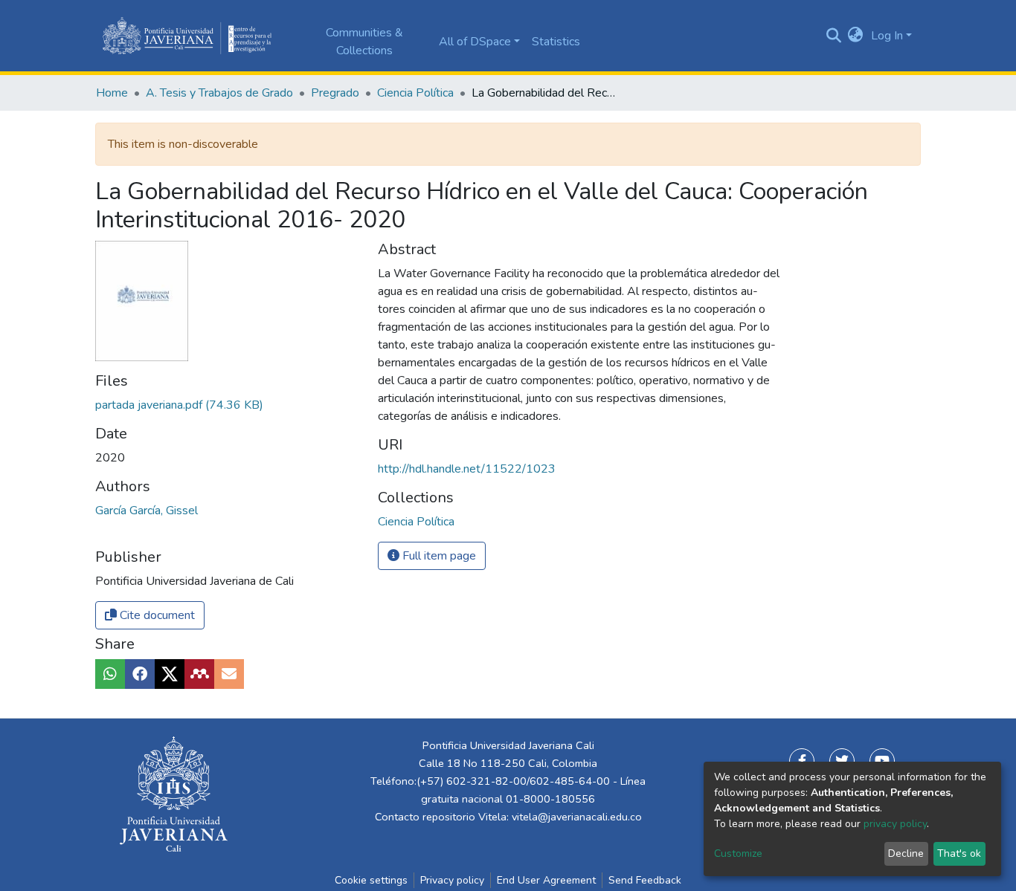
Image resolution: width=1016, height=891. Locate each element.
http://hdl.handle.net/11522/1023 (467, 469)
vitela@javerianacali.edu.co (577, 816)
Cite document (156, 615)
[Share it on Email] (229, 674)
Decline (906, 853)
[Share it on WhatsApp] (110, 674)
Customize (738, 853)
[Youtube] (882, 761)
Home (112, 93)
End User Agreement (546, 880)
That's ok (959, 853)
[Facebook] (801, 761)
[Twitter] (842, 761)
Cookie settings (371, 880)
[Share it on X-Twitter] (169, 674)
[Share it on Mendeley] (199, 674)
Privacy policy (452, 880)
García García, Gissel (146, 510)
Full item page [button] (437, 556)
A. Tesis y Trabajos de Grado (219, 93)
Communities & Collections (364, 42)
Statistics (556, 41)
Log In (887, 35)
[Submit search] (833, 35)
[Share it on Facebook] (140, 674)
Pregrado (335, 93)
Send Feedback (644, 880)
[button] (855, 36)
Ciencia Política (415, 93)
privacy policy (895, 824)
